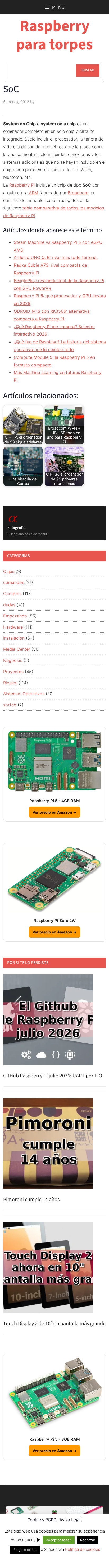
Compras (12, 593)
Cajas (8, 571)
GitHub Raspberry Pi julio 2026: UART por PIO (52, 1076)
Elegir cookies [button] (25, 1549)
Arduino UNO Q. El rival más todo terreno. (56, 257)
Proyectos (13, 671)
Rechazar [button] (87, 1540)
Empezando (15, 616)
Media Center (16, 649)
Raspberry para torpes (54, 35)
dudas (9, 604)
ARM (33, 192)
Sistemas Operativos (23, 693)
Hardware (13, 627)
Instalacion (14, 638)
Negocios (12, 660)
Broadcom (78, 192)
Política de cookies (82, 1549)
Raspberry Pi (22, 185)
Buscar (87, 70)
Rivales (10, 682)
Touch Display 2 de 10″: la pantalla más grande (54, 1323)
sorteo (9, 704)
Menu (58, 7)
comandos (13, 582)
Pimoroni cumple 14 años (31, 1199)
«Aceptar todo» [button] (58, 1540)
